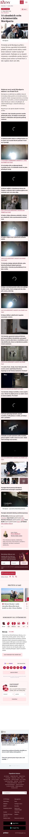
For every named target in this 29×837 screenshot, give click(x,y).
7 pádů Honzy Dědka (9, 781)
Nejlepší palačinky (19, 786)
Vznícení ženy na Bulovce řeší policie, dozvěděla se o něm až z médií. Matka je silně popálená (14, 751)
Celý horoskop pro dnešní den (12, 654)
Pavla (18, 521)
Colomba (3, 518)
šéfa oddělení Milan (6, 523)
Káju (23, 518)
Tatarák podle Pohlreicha (12, 782)
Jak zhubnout (6, 776)
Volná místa (6, 801)
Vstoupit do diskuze (9, 573)
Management (17, 799)
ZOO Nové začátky (15, 779)
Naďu (22, 520)
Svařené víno (21, 781)
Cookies (5, 812)
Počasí (22, 777)
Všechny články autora (16, 535)
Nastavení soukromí (19, 818)
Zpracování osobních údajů (18, 809)
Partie (18, 777)
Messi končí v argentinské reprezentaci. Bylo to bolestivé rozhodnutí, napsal (13, 744)
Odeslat (24, 563)
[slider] (14, 155)
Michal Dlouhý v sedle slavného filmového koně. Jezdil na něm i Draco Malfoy (12, 606)
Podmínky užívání (7, 808)
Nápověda (16, 812)
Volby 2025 (16, 781)
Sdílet (23, 10)
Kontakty (16, 806)
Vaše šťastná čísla (21, 663)
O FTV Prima (6, 799)
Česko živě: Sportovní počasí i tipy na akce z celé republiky (13, 758)
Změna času (14, 777)
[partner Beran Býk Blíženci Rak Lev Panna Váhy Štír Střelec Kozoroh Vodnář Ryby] (20, 694)
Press (15, 801)
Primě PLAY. (14, 91)
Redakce (16, 814)
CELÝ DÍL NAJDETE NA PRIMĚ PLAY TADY (12, 389)
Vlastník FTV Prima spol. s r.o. (7, 815)
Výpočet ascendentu (20, 784)
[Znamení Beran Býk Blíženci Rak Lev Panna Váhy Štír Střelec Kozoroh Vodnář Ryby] (15, 563)
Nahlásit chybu (6, 818)
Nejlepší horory (22, 776)
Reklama (5, 803)
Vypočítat (14, 699)
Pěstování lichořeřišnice (10, 784)
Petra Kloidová (5, 12)
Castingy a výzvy (18, 803)
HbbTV (5, 806)
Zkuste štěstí (14, 672)
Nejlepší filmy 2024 (14, 776)
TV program (8, 777)
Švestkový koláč (14, 787)
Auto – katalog (22, 779)
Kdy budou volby (7, 779)
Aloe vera (20, 782)
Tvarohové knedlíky (10, 786)
